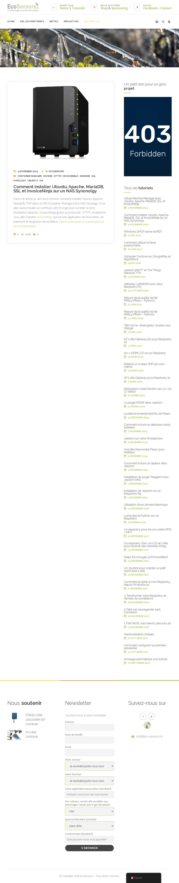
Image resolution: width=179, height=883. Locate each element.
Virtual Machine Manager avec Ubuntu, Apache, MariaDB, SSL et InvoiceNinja (144, 201)
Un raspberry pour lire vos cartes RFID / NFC (147, 531)
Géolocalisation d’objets (139, 634)
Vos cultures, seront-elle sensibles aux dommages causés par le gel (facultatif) (87, 803)
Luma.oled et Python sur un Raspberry (141, 517)
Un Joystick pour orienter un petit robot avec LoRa (145, 569)
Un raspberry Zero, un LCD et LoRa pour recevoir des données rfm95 (146, 545)
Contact (166, 8)
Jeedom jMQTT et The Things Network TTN (142, 272)
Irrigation (71, 21)
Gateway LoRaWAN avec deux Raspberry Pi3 (143, 285)
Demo (64, 8)
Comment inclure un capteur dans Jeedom (145, 465)
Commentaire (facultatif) (79, 833)
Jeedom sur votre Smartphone (143, 438)
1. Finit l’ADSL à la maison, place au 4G (147, 623)
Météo (54, 21)
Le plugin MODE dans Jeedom (143, 402)
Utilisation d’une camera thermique (145, 504)
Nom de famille (74, 734)
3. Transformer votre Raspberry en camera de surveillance (145, 597)
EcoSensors (56, 171)
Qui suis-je (91, 21)
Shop (104, 8)
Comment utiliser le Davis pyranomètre (140, 244)
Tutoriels (78, 8)
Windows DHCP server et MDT (143, 231)
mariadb (85, 176)
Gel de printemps (32, 21)
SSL (94, 176)
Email (68, 747)
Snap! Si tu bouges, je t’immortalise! (146, 557)
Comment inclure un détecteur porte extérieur (147, 426)
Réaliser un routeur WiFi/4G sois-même (144, 365)
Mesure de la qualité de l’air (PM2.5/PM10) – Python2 (140, 313)
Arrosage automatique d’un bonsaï (145, 659)
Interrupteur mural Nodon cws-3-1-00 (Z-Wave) (147, 390)
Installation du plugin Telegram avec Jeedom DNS (146, 478)
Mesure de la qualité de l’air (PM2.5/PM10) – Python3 (140, 299)
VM (41, 180)
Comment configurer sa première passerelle (145, 647)
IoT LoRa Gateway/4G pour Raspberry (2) (147, 341)
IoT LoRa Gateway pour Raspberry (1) (147, 377)
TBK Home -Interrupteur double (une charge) (147, 327)
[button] (156, 21)
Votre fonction (73, 774)
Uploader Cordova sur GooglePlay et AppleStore (147, 258)
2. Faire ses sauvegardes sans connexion (142, 611)
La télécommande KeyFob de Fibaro (147, 413)
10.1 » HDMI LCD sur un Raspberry (145, 353)
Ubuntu (33, 180)
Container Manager (29, 176)
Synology (88, 52)
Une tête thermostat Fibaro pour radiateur (144, 451)
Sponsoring (120, 8)
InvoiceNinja (44, 217)
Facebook (150, 8)
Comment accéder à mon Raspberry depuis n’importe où (147, 583)
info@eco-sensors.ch (149, 736)
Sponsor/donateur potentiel (80, 819)
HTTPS (58, 176)
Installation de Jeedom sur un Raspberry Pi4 (142, 492)
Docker (47, 176)
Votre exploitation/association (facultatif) (88, 788)
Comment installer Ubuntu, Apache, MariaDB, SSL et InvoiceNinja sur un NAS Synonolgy (58, 188)
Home (11, 21)
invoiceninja (70, 176)
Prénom (69, 722)
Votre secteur (72, 759)
